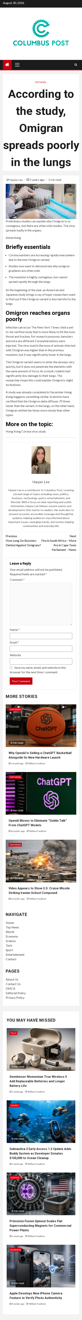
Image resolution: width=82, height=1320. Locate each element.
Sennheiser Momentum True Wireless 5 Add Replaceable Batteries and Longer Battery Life (38, 1081)
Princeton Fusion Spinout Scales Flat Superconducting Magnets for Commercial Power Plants (40, 1225)
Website (15, 655)
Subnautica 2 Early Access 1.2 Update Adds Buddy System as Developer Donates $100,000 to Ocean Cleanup (40, 1153)
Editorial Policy (16, 993)
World (10, 932)
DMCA (10, 988)
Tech (9, 945)
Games (14, 1105)
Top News (40, 82)
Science (11, 941)
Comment (17, 579)
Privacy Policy (15, 997)
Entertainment (15, 954)
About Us (12, 979)
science (15, 1177)
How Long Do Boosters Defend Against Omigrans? (23, 540)
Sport (9, 950)
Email (14, 642)
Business (15, 1249)
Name (15, 629)
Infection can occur (18, 327)
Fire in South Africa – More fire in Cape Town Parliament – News (58, 542)
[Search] (75, 64)
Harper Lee (16, 179)
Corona (40, 341)
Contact (11, 959)
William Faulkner (36, 763)
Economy (12, 936)
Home (10, 922)
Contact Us (13, 984)
